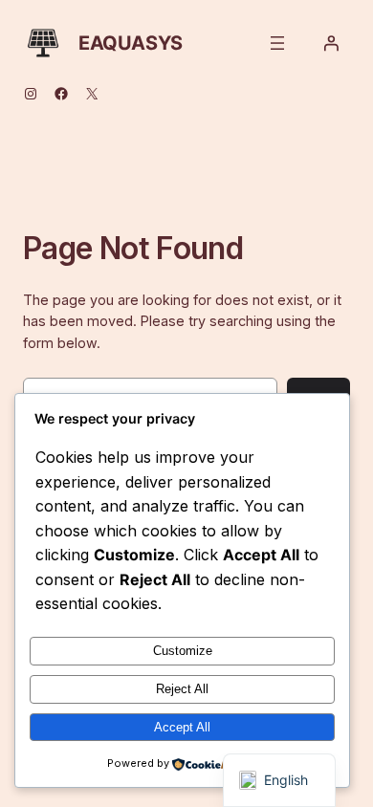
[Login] (331, 43)
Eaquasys (130, 43)
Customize (182, 650)
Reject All (182, 689)
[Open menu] (277, 43)
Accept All (182, 727)
